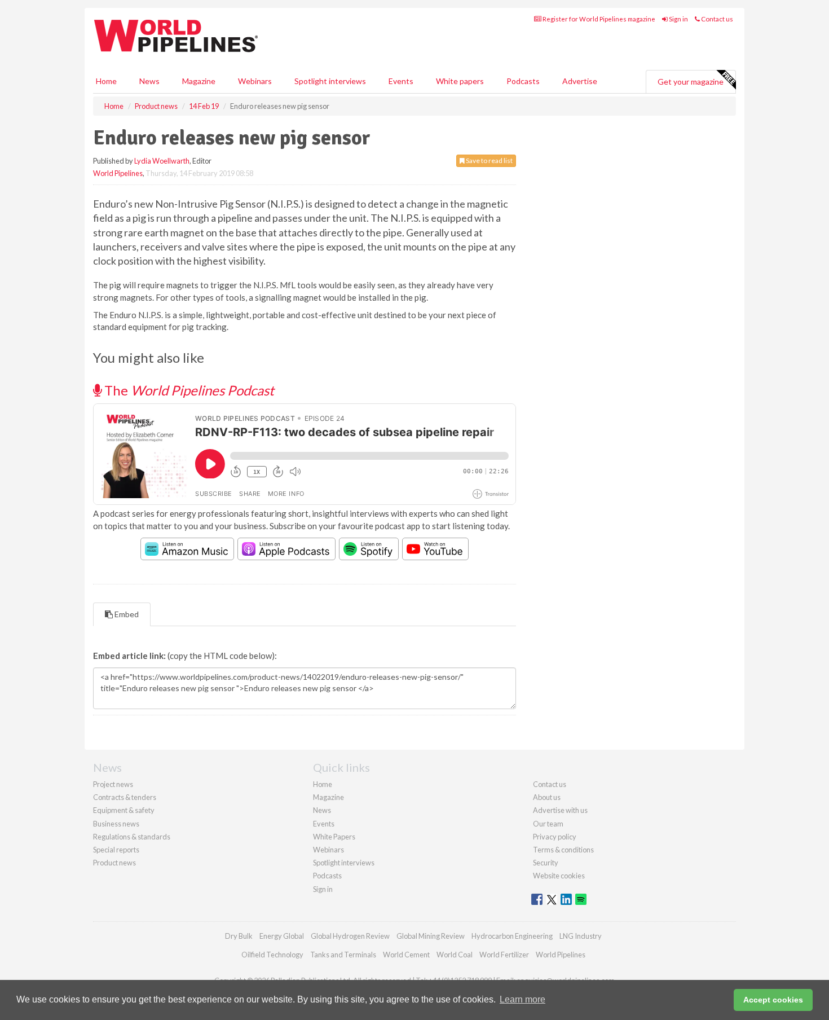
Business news (116, 823)
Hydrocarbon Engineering (512, 935)
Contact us (716, 19)
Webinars (255, 81)
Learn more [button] (522, 999)
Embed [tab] (126, 614)
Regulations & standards (131, 836)
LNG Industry (580, 935)
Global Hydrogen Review (350, 935)
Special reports (116, 849)
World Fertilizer (504, 954)
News (322, 810)
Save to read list (489, 160)
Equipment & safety (124, 810)
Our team (548, 823)
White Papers (334, 836)
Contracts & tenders (124, 797)
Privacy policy (554, 836)
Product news (114, 862)
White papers (460, 81)
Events (401, 81)
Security (545, 862)
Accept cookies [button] (773, 999)
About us (547, 797)
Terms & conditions (563, 849)
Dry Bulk (239, 935)
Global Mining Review (430, 935)
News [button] (149, 81)
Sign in (678, 19)
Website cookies (559, 875)
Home (106, 81)
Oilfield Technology (272, 954)
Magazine (198, 81)
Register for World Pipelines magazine (598, 19)
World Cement (406, 954)
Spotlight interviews (330, 81)
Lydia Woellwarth (161, 160)
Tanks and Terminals (343, 954)
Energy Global (281, 935)
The (188, 390)
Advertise (579, 81)
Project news (113, 784)
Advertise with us (560, 810)
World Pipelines (118, 173)
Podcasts (523, 81)
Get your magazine (691, 81)
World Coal (454, 954)
